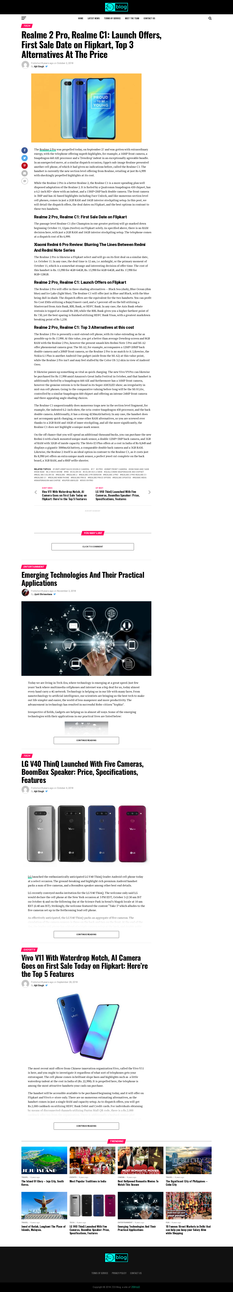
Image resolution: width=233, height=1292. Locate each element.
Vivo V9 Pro (87, 481)
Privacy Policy (119, 1273)
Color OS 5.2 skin (93, 472)
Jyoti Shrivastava (43, 594)
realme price (79, 478)
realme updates (122, 478)
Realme (61, 475)
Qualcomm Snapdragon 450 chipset (124, 472)
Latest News (94, 18)
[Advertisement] (92, 520)
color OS (76, 472)
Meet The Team (132, 18)
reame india (140, 478)
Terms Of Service (112, 18)
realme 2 (72, 475)
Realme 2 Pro (48, 149)
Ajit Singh (39, 66)
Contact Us (149, 18)
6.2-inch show (54, 472)
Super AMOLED (70, 481)
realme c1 (40, 478)
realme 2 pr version (90, 475)
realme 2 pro (111, 475)
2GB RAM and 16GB (139, 469)
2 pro (100, 469)
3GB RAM (39, 472)
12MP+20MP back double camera (71, 469)
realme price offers (100, 478)
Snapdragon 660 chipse (47, 481)
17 (93, 469)
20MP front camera (116, 469)
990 (66, 472)
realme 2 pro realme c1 (133, 475)
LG (30, 876)
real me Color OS (44, 475)
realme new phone (59, 478)
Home (80, 18)
